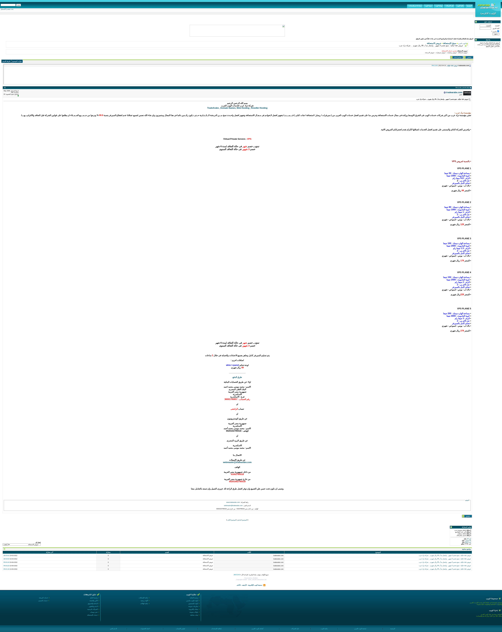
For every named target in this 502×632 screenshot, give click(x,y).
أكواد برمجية (144, 600)
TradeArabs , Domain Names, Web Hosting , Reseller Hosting (237, 108)
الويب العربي (462, 43)
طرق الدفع (237, 377)
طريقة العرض (6, 61)
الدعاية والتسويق (93, 603)
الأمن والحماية (94, 600)
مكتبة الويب (324, 628)
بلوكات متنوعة (194, 612)
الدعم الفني (113, 628)
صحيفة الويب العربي (360, 628)
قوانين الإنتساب (180, 628)
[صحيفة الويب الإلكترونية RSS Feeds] (264, 585)
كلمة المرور (496, 28)
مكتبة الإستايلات (143, 598)
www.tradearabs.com (233, 502)
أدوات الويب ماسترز (192, 600)
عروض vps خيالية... (452, 65)
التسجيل (3, 9)
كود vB (468, 539)
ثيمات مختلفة (194, 615)
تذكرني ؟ (494, 31)
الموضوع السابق (242, 520)
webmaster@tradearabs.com (237, 462)
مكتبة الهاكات (144, 603)
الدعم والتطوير (93, 606)
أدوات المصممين (193, 603)
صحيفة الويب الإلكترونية (255, 585)
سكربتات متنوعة (193, 606)
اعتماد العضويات (145, 628)
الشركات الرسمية (92, 609)
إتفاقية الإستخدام (216, 628)
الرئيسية (392, 628)
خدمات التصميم (43, 600)
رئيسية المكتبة (194, 598)
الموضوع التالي (231, 520)
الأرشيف (244, 585)
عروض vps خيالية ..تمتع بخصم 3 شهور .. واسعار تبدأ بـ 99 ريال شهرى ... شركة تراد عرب (445, 555)
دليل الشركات (295, 628)
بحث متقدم (10, 9)
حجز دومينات (94, 612)
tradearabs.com (454, 92)
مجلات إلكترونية (193, 609)
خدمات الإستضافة (92, 615)
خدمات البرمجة (43, 598)
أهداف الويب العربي (257, 628)
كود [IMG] (468, 542)
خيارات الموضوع (17, 61)
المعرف (497, 25)
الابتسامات (467, 540)
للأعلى (239, 585)
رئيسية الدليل (94, 598)
